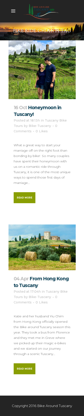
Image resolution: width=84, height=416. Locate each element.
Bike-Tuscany (40, 126)
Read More (24, 197)
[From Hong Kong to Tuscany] (42, 247)
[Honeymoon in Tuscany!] (42, 69)
